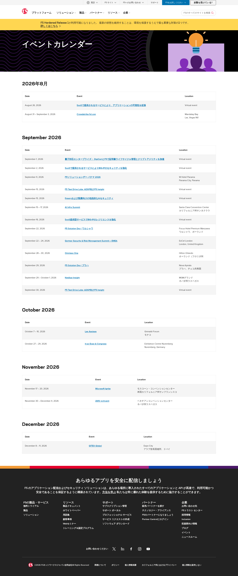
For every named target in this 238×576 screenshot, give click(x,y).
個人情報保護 (130, 565)
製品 (25, 510)
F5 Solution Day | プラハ (77, 265)
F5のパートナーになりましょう (157, 514)
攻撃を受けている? (203, 2)
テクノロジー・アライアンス (156, 510)
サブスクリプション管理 (114, 506)
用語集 (66, 514)
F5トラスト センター (192, 510)
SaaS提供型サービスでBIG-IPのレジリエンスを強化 (90, 219)
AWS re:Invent (102, 401)
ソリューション (31, 514)
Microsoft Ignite (103, 388)
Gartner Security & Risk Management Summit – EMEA (91, 240)
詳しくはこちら (49, 26)
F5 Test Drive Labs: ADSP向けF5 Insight (84, 189)
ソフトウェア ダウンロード (115, 523)
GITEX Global (95, 445)
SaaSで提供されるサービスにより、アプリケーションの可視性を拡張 (111, 105)
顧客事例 (67, 519)
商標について (100, 565)
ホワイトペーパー (72, 510)
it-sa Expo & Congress (95, 343)
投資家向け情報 (189, 523)
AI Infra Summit (72, 207)
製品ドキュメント (72, 506)
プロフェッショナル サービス (117, 514)
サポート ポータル (111, 510)
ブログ (185, 528)
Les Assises (91, 331)
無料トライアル (31, 506)
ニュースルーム (189, 537)
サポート (155, 2)
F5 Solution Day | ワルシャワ (79, 228)
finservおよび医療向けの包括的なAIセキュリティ (89, 198)
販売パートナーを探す (153, 506)
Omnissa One (71, 253)
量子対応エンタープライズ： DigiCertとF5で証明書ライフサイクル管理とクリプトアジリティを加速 (114, 159)
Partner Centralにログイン (155, 519)
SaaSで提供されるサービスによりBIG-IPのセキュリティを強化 (96, 168)
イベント (186, 532)
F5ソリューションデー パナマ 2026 (83, 177)
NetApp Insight (72, 277)
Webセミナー (69, 523)
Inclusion (186, 519)
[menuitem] (92, 2)
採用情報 (186, 514)
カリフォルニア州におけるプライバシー (159, 565)
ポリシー (115, 565)
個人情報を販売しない (191, 565)
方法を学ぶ (109, 492)
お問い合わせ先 (189, 506)
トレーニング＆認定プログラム (78, 528)
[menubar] (119, 2)
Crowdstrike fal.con (86, 114)
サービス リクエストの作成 (115, 519)
